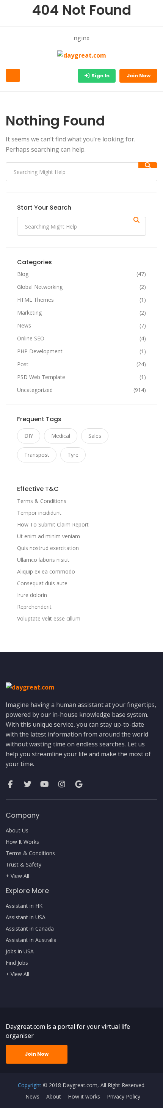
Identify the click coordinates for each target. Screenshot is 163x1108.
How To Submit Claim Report (53, 524)
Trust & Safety (23, 865)
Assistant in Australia (31, 940)
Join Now (138, 75)
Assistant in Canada (30, 929)
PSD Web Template (41, 377)
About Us (17, 830)
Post (22, 364)
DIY (28, 435)
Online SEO (30, 338)
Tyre (72, 454)
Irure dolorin (32, 595)
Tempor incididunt (39, 512)
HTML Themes (35, 299)
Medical (60, 435)
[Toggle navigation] (13, 75)
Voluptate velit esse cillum (48, 618)
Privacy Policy (123, 1097)
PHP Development (40, 351)
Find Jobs (17, 963)
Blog (22, 274)
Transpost (36, 454)
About (53, 1097)
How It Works (22, 842)
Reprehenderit (34, 606)
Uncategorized (35, 390)
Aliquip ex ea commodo (46, 571)
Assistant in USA (25, 917)
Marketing (29, 312)
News (24, 325)
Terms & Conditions (41, 501)
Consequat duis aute (42, 583)
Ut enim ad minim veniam (48, 536)
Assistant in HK (24, 906)
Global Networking (40, 287)
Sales (94, 435)
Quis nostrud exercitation (48, 548)
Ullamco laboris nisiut (43, 559)
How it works (84, 1097)
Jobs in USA (20, 951)
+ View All (17, 876)
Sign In (100, 75)
